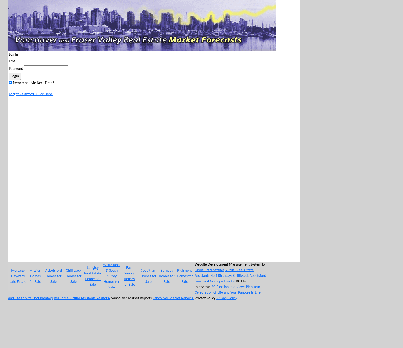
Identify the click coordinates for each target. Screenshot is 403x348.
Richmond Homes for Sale (185, 276)
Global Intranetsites (209, 270)
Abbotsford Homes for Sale (53, 276)
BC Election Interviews (228, 287)
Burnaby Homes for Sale (167, 276)
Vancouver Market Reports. (173, 298)
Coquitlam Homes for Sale (148, 276)
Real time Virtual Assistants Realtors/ (82, 298)
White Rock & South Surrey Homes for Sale (111, 276)
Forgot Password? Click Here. (31, 94)
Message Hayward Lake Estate (17, 276)
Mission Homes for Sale (35, 276)
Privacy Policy (226, 298)
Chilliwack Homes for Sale (74, 276)
